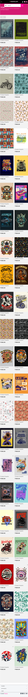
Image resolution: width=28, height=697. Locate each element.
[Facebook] (23, 693)
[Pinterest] (26, 693)
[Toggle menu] (1, 2)
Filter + (3, 17)
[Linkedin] (21, 693)
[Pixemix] (15, 2)
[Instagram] (24, 693)
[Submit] (22, 5)
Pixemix (6, 693)
